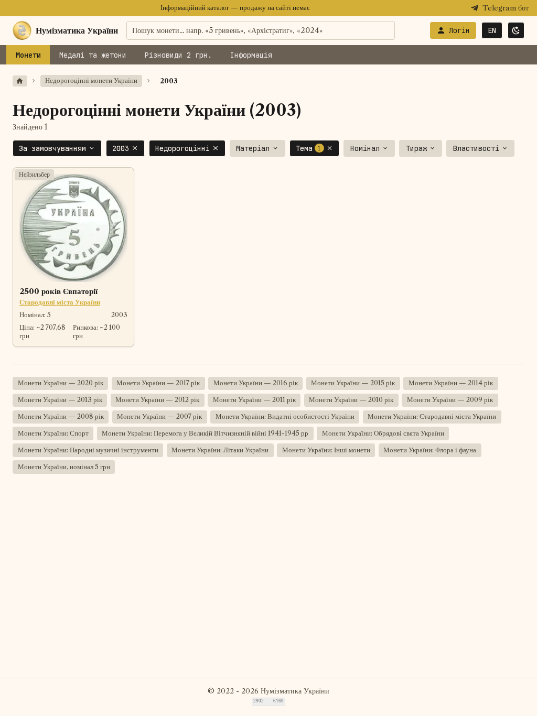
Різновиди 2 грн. (178, 55)
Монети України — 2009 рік (450, 400)
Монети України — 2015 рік (353, 383)
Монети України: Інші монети (326, 450)
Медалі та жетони (92, 55)
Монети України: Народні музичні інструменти (88, 450)
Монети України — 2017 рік (158, 383)
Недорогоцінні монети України (91, 80)
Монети (28, 55)
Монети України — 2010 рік (351, 400)
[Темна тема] (516, 30)
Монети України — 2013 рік (60, 400)
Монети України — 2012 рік (157, 400)
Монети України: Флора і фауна (429, 450)
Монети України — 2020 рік (60, 383)
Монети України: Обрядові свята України (383, 433)
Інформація (251, 55)
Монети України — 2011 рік (254, 400)
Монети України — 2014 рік (451, 383)
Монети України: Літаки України (219, 450)
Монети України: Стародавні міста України (432, 416)
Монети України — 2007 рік (159, 416)
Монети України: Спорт (53, 433)
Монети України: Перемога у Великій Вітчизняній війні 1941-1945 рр (205, 433)
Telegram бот (505, 8)
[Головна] (20, 80)
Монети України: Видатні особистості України (285, 416)
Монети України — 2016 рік (255, 383)
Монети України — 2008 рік (61, 416)
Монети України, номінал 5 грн (64, 467)
